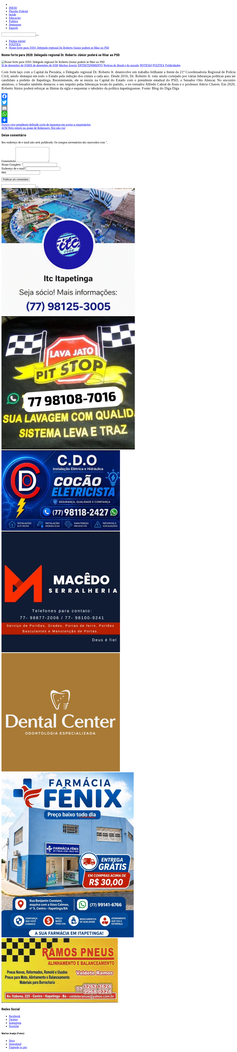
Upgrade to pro (18, 1047)
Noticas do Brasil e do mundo (121, 65)
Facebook (14, 1016)
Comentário (8, 161)
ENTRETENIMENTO (90, 65)
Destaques (15, 24)
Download (15, 1044)
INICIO (13, 8)
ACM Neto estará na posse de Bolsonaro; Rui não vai (33, 128)
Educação (15, 18)
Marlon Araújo (68, 65)
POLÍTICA (158, 65)
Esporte (13, 28)
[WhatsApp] (118, 114)
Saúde (12, 14)
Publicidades (172, 65)
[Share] (118, 120)
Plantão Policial (18, 11)
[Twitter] (118, 102)
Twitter (13, 1019)
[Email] (118, 108)
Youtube (14, 1026)
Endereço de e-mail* (13, 168)
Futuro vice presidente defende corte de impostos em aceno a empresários (46, 124)
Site (3, 172)
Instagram (15, 1023)
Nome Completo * (12, 164)
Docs (12, 1040)
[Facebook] (118, 96)
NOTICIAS (146, 65)
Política (13, 21)
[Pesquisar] (37, 35)
